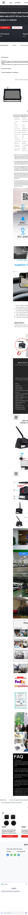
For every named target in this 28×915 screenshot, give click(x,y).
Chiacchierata (17, 27)
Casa (1, 7)
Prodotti (5, 7)
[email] (8, 855)
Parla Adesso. (5, 27)
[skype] (18, 855)
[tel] (22, 855)
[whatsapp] (11, 855)
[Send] (26, 912)
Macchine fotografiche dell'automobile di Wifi (17, 7)
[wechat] (15, 855)
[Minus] (26, 884)
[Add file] (2, 912)
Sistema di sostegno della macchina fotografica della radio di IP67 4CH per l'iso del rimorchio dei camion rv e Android (9, 833)
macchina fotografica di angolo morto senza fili (11, 802)
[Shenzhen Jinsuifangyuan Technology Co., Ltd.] (4, 2)
